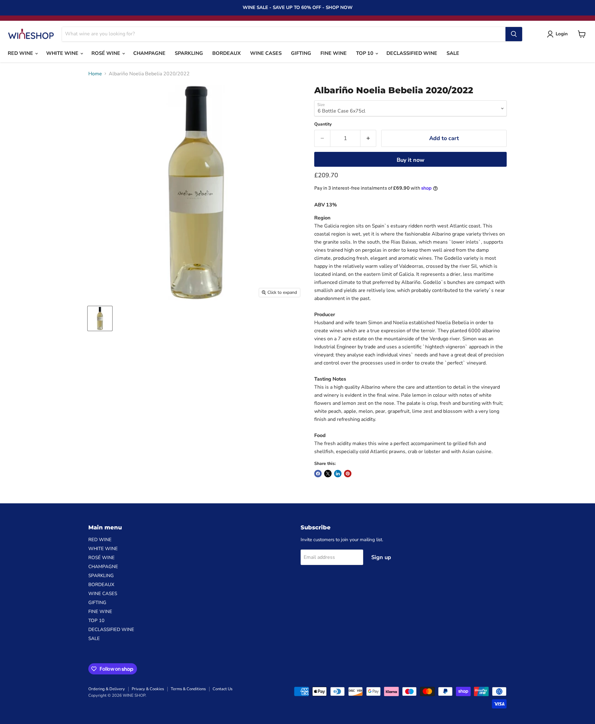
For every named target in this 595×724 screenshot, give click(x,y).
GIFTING (301, 53)
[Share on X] (328, 473)
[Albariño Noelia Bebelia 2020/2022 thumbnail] (100, 318)
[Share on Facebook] (318, 473)
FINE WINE (333, 53)
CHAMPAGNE (149, 53)
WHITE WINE (63, 53)
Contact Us (222, 689)
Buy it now (410, 160)
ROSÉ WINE (106, 53)
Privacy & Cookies (148, 689)
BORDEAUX (226, 53)
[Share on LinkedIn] (338, 473)
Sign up (381, 557)
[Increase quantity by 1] (368, 138)
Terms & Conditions (188, 689)
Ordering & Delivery (106, 689)
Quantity (323, 124)
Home (95, 74)
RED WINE (21, 53)
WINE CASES (266, 53)
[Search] (513, 34)
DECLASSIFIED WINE (411, 53)
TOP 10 (365, 53)
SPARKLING (189, 53)
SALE (453, 53)
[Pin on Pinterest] (347, 473)
